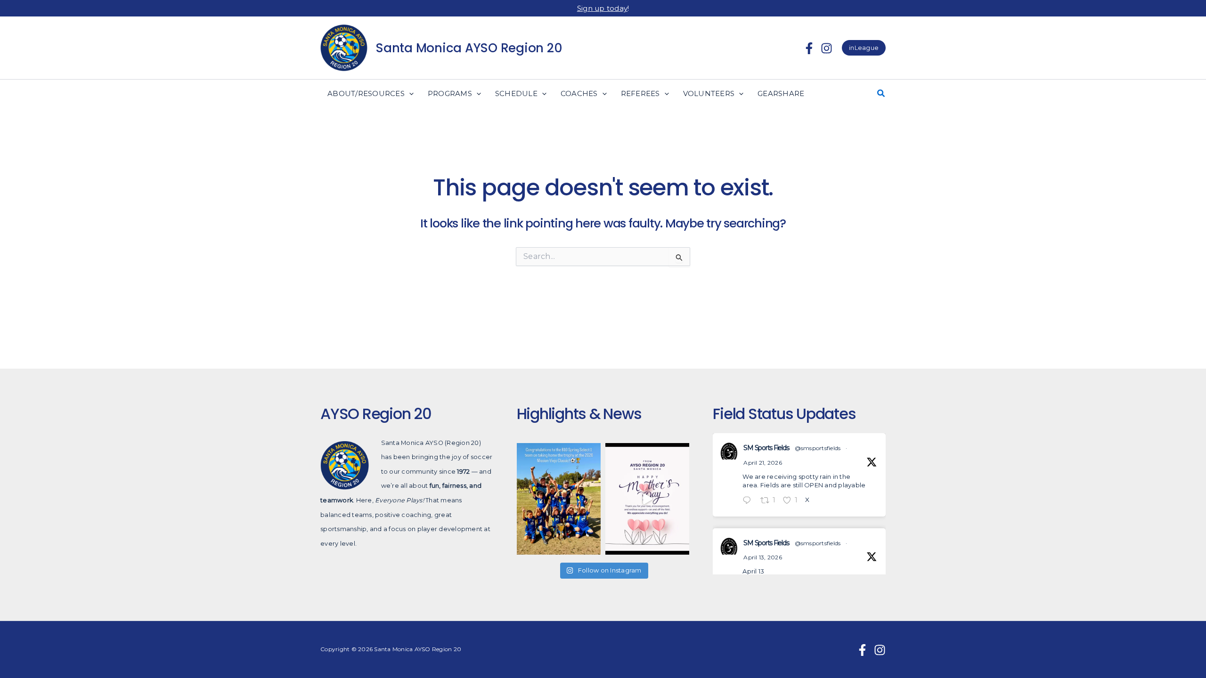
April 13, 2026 (762, 557)
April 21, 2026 (762, 462)
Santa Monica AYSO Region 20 (468, 48)
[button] (864, 48)
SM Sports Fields (766, 448)
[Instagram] (826, 48)
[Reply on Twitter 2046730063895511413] (749, 501)
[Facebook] (809, 48)
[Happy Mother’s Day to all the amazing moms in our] (647, 499)
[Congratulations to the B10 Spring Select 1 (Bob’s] (559, 499)
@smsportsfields (818, 448)
